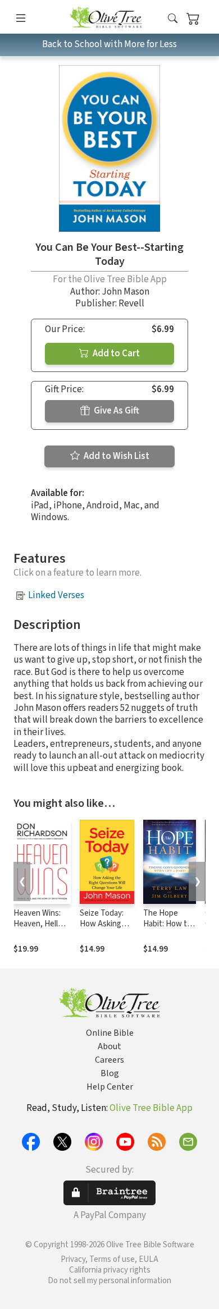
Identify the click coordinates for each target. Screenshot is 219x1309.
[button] (172, 19)
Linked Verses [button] (56, 595)
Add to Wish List (115, 456)
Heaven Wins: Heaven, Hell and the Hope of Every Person (41, 929)
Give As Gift (115, 410)
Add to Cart (115, 353)
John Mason (125, 291)
